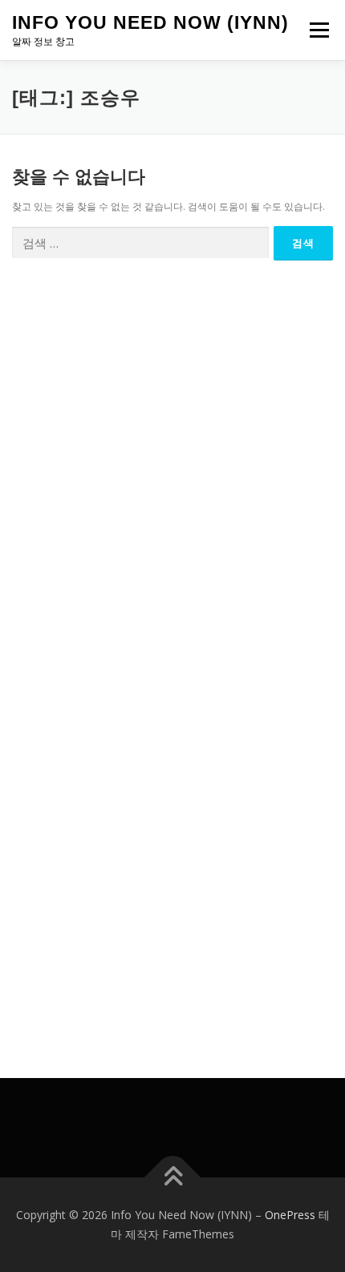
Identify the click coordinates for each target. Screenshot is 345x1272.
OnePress (290, 1214)
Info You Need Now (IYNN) (150, 22)
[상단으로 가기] (172, 1177)
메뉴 (314, 30)
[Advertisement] (172, 465)
